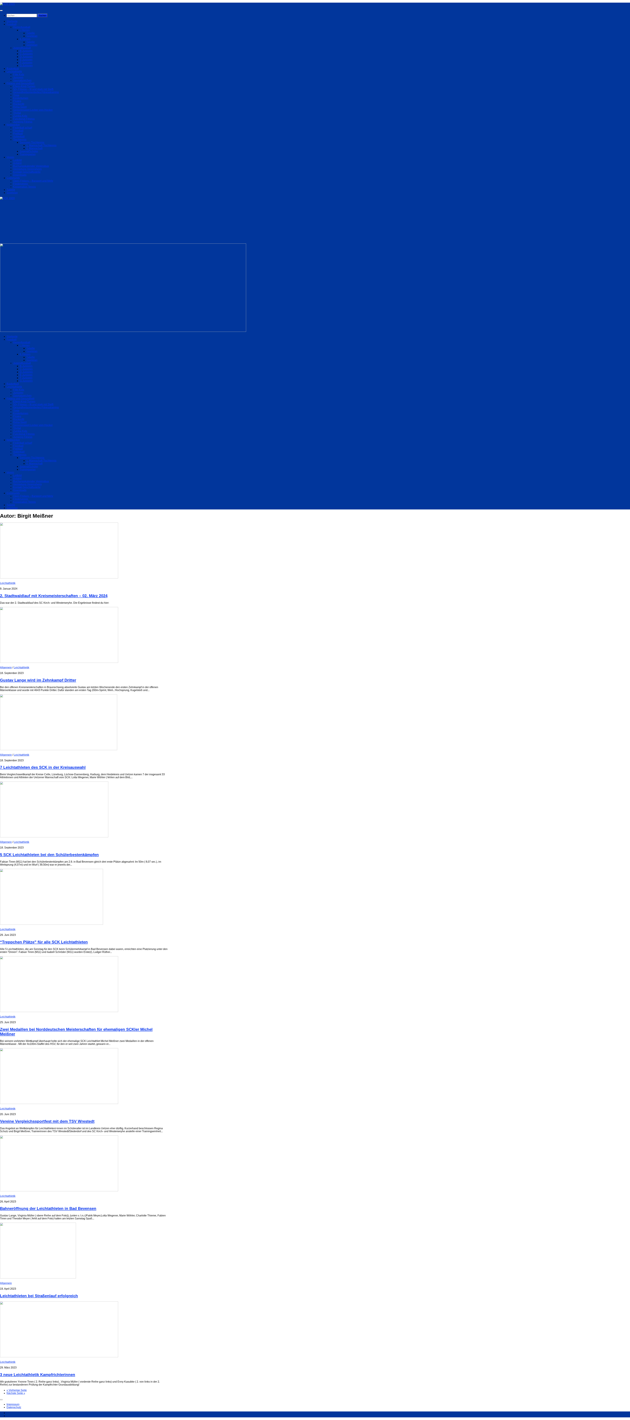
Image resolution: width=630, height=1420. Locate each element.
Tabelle (30, 33)
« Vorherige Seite (17, 1390)
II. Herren (25, 39)
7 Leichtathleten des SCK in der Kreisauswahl (43, 767)
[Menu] (1, 10)
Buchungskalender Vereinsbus (31, 166)
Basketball (13, 68)
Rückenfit (18, 104)
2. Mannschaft (34, 148)
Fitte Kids (18, 74)
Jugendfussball (22, 47)
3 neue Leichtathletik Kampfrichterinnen (37, 1374)
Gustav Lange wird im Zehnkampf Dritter (38, 680)
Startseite (12, 21)
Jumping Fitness (22, 121)
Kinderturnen (20, 98)
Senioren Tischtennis (32, 142)
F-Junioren (26, 62)
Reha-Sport (20, 107)
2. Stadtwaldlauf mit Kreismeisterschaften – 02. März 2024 (53, 596)
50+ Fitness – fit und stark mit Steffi (33, 89)
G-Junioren (26, 65)
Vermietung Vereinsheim (27, 169)
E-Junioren (26, 59)
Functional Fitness (24, 118)
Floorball (18, 130)
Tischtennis (19, 139)
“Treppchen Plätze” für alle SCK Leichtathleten (44, 942)
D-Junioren (26, 56)
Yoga (16, 95)
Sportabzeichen (22, 80)
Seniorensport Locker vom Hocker (33, 110)
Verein (10, 157)
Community (13, 177)
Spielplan (31, 36)
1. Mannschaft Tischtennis (41, 145)
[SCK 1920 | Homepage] (7, 4)
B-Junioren (26, 50)
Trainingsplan (28, 154)
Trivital (17, 112)
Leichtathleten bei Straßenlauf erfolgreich (39, 1296)
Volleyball (19, 136)
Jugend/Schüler (29, 151)
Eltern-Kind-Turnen (24, 86)
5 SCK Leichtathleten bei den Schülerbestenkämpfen (49, 854)
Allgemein (6, 667)
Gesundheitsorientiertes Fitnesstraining (36, 92)
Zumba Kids (20, 115)
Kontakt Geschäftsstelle (27, 172)
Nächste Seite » (16, 1393)
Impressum (13, 1404)
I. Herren (25, 30)
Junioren (18, 77)
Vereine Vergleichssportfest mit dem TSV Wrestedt (47, 1121)
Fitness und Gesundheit (20, 83)
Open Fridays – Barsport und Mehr (33, 180)
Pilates (17, 101)
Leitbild (17, 160)
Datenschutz (14, 1407)
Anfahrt (17, 163)
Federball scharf (22, 127)
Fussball (12, 24)
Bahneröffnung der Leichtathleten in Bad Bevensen (48, 1208)
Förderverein (20, 183)
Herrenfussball (21, 27)
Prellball (18, 133)
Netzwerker (13, 124)
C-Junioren (26, 53)
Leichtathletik (14, 71)
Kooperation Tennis (24, 186)
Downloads (19, 175)
